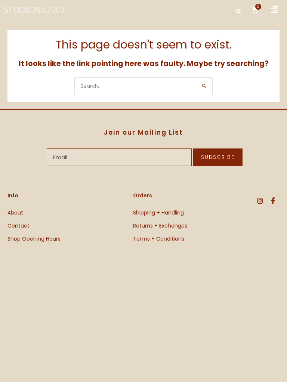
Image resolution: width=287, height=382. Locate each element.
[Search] (238, 11)
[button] (274, 9)
